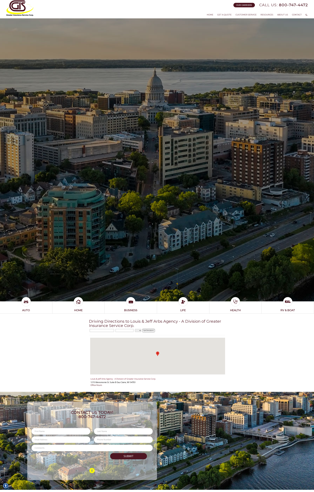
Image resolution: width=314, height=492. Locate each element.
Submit (128, 456)
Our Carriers (244, 5)
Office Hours (96, 385)
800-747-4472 (283, 5)
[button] (157, 354)
